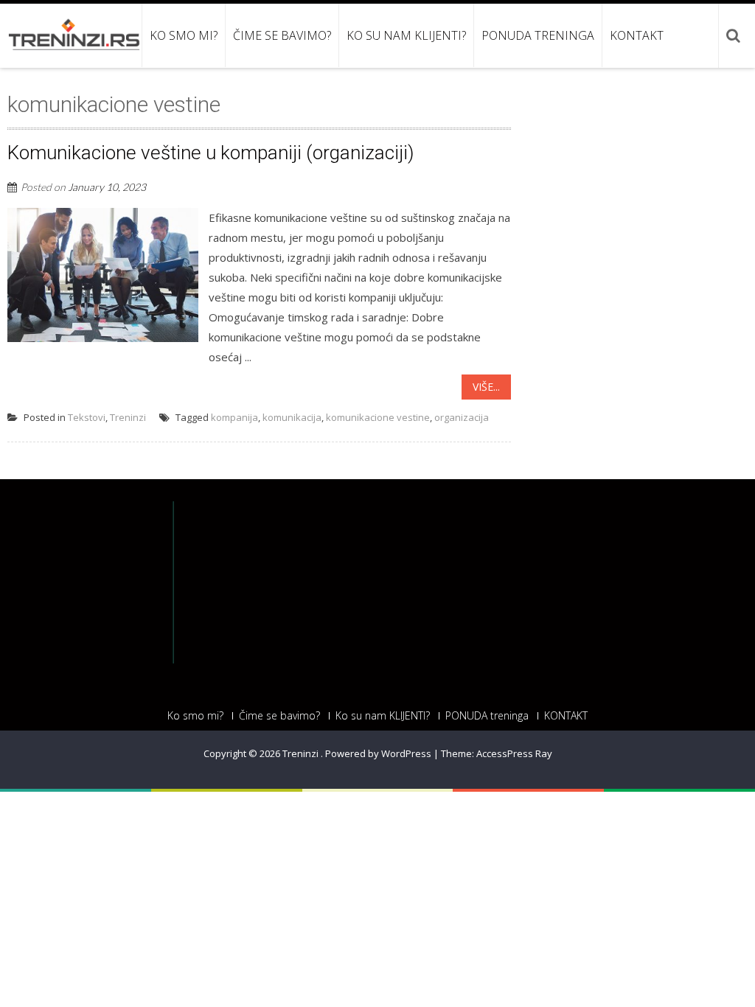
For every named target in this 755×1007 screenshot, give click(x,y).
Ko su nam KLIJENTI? (406, 35)
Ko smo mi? (184, 35)
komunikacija (291, 417)
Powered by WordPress (378, 753)
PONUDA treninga (537, 35)
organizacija (461, 417)
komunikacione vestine (378, 417)
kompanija (234, 417)
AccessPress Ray (514, 753)
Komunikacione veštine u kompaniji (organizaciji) (210, 153)
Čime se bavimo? (282, 35)
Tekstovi (86, 417)
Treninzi (128, 417)
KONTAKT (637, 35)
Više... (486, 387)
